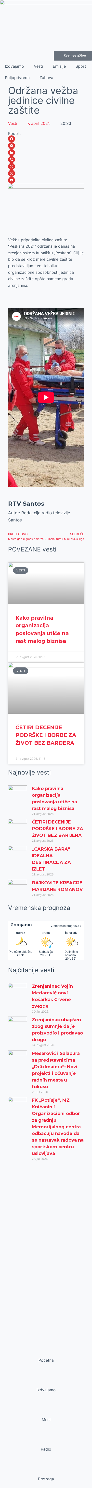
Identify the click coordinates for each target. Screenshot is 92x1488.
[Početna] (46, 1351)
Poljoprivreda (17, 77)
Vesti (38, 66)
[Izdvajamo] (46, 1380)
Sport (81, 66)
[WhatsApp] (46, 166)
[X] (46, 173)
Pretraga (46, 1478)
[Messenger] (46, 145)
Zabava (46, 77)
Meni (46, 1419)
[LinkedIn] (46, 152)
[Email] (46, 180)
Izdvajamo (14, 66)
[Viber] (46, 159)
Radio (46, 1449)
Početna (46, 1360)
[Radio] (46, 1440)
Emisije (59, 66)
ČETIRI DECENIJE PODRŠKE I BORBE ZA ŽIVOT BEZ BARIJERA (45, 735)
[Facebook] (46, 138)
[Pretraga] (46, 1469)
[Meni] (46, 1410)
